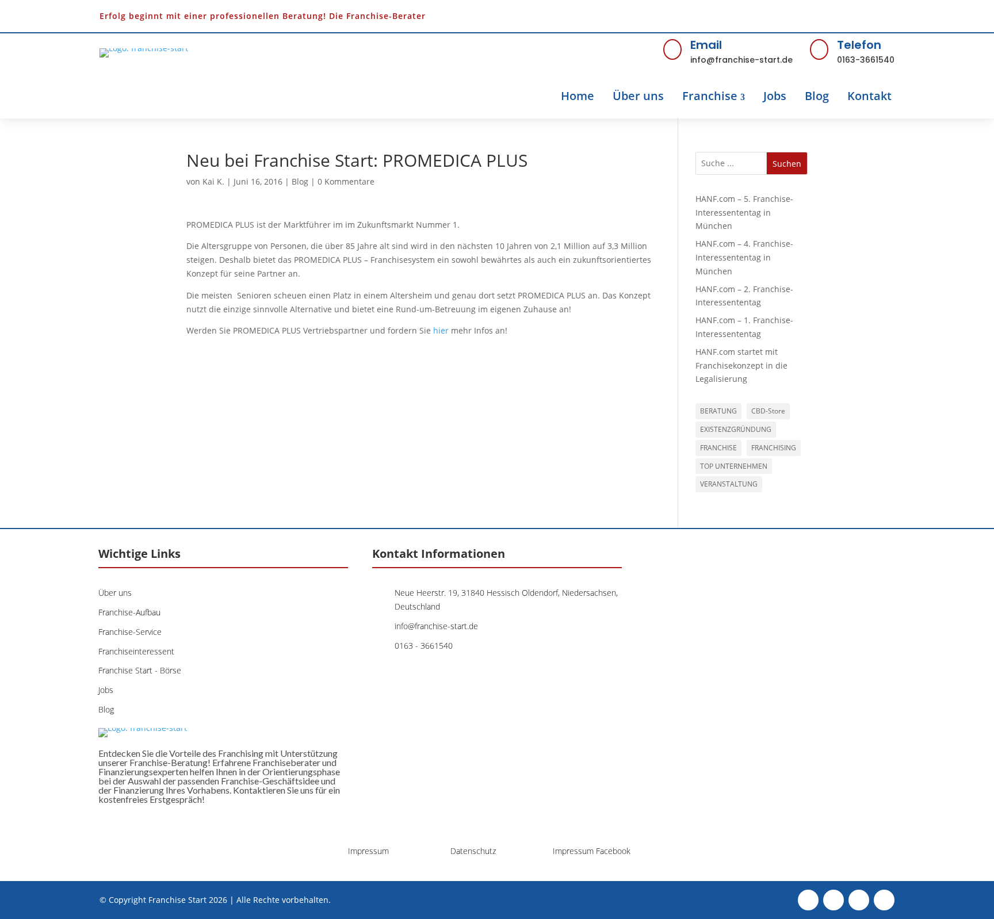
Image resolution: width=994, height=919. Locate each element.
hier (441, 330)
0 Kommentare (346, 181)
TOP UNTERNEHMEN (733, 466)
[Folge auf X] (833, 16)
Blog (817, 96)
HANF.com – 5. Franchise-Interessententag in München (744, 212)
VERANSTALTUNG (729, 484)
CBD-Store (768, 411)
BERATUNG (718, 411)
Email (706, 45)
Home (577, 96)
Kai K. (213, 181)
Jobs (774, 96)
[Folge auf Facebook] (808, 16)
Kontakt (869, 96)
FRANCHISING (773, 448)
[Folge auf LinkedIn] (884, 16)
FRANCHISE (718, 448)
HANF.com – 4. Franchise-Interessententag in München (744, 257)
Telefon (859, 45)
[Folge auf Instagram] (858, 16)
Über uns (638, 96)
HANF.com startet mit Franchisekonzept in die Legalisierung (741, 365)
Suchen (787, 163)
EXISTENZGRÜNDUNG (735, 429)
